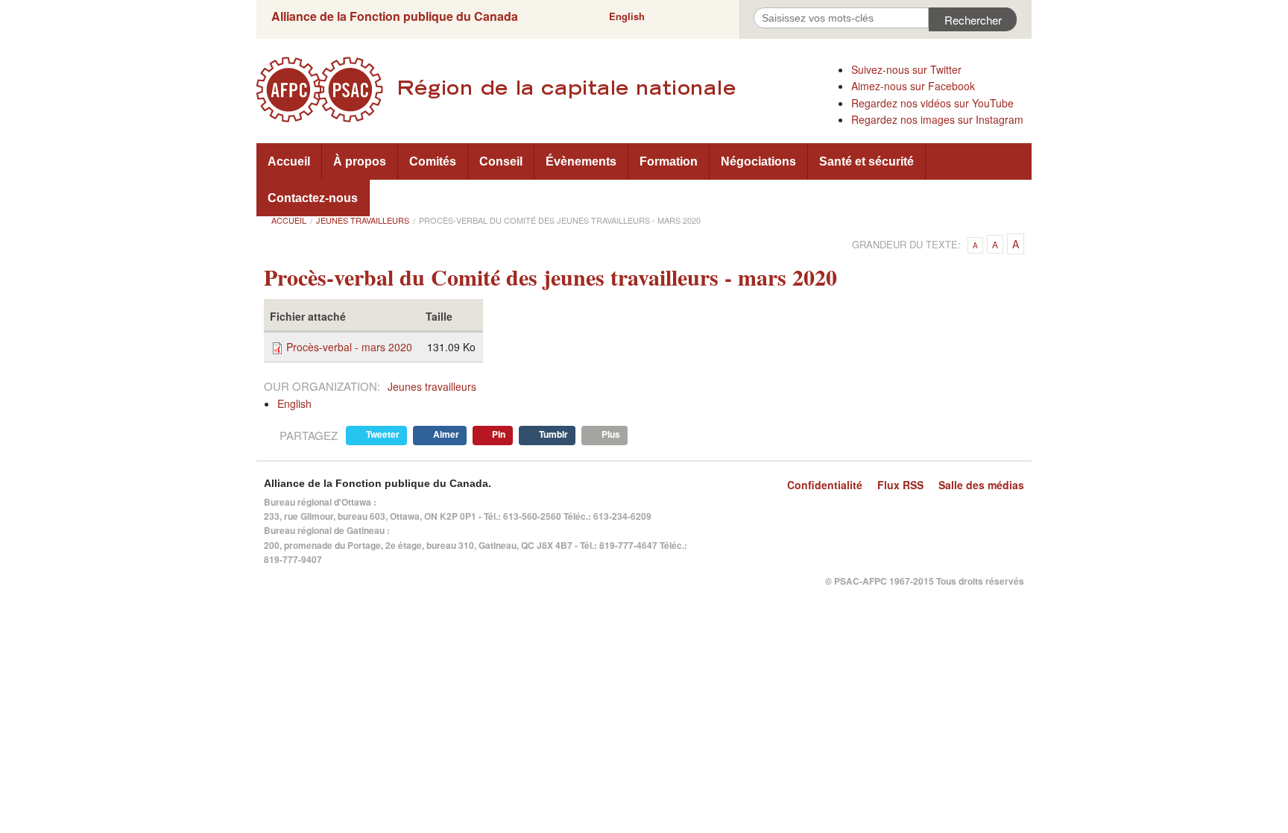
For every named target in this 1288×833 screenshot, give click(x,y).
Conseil (501, 161)
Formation (669, 161)
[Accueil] (547, 89)
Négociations (758, 161)
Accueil (289, 161)
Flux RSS (900, 484)
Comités (432, 161)
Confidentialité (824, 484)
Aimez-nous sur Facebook (913, 85)
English (627, 16)
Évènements (581, 161)
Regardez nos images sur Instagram (937, 119)
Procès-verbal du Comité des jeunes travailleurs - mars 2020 (560, 220)
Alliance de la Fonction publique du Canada (394, 16)
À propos (359, 161)
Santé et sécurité (866, 161)
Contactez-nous (313, 198)
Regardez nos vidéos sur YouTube (932, 102)
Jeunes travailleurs (362, 220)
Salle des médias (981, 484)
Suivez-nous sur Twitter (906, 69)
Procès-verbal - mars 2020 (349, 346)
